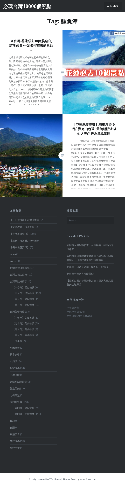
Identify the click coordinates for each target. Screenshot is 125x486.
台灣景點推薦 (17, 281)
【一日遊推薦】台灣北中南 (24, 220)
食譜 (12, 427)
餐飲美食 (15, 447)
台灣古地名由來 (18, 274)
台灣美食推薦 (17, 311)
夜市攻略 (15, 354)
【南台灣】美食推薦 (23, 329)
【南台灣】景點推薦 (23, 299)
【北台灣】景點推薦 (23, 293)
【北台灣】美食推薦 (23, 323)
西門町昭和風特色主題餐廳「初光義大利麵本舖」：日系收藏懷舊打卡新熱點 (90, 258)
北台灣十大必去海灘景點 (80, 273)
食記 (12, 420)
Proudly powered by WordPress (44, 479)
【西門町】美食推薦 (23, 413)
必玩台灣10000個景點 (27, 6)
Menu (114, 5)
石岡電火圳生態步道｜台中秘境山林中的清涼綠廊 (90, 247)
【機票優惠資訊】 (19, 247)
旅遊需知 (15, 388)
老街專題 (15, 395)
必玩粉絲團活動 (18, 381)
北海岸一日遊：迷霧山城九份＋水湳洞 (87, 266)
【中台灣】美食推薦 (23, 317)
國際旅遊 (15, 347)
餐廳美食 (15, 434)
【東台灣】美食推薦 (23, 335)
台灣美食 (17, 340)
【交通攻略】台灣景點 (22, 226)
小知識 (13, 361)
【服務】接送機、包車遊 (23, 240)
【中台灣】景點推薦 (23, 287)
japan (13, 254)
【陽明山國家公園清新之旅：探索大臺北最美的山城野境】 (90, 282)
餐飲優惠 (15, 440)
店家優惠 (15, 368)
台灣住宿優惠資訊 (19, 267)
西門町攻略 (16, 402)
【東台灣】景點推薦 (23, 304)
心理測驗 (15, 374)
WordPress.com (88, 479)
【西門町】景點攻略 (23, 408)
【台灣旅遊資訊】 (19, 233)
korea (13, 260)
